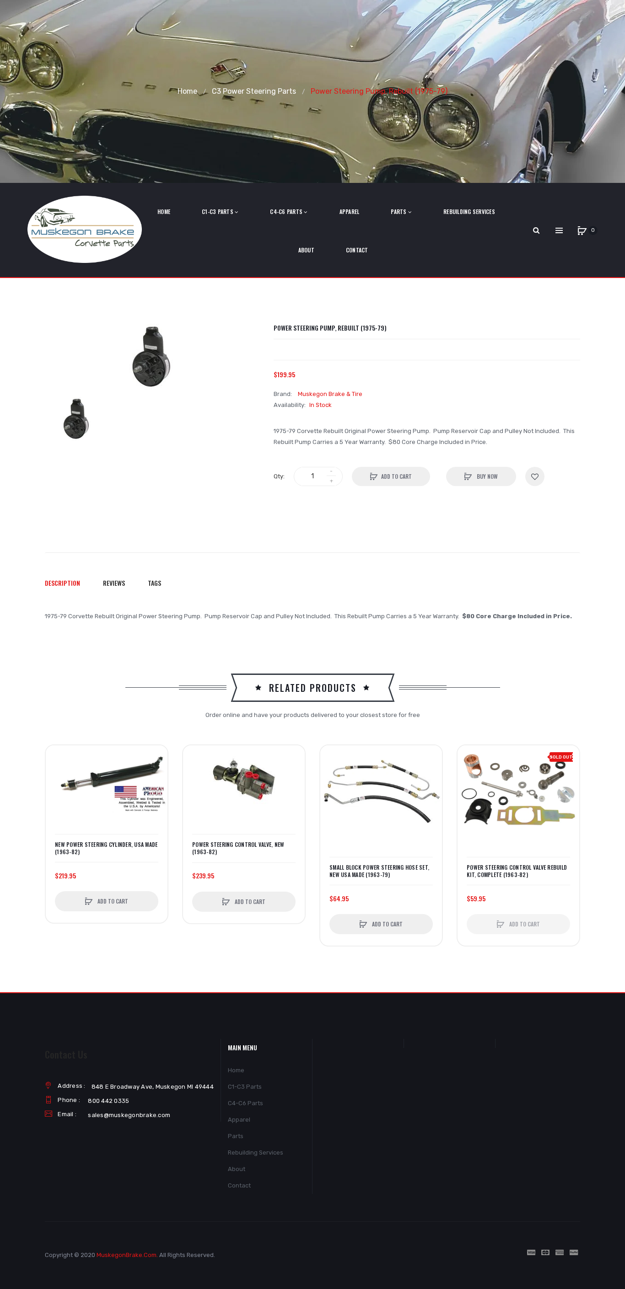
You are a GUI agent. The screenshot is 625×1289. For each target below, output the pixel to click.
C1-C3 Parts (245, 1086)
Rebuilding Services (255, 1152)
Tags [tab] (154, 583)
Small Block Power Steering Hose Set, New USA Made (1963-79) (379, 871)
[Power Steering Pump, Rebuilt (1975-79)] (77, 420)
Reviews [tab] (114, 583)
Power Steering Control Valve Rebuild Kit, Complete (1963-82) (517, 871)
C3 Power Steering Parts (254, 91)
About (236, 1169)
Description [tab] (62, 583)
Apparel (239, 1119)
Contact (239, 1185)
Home (187, 91)
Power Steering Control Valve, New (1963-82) (238, 848)
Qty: (279, 476)
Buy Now (486, 476)
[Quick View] (57, 791)
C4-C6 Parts (245, 1103)
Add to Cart (396, 476)
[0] (582, 230)
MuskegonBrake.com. (127, 1255)
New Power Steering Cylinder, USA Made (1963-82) (106, 848)
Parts (235, 1136)
